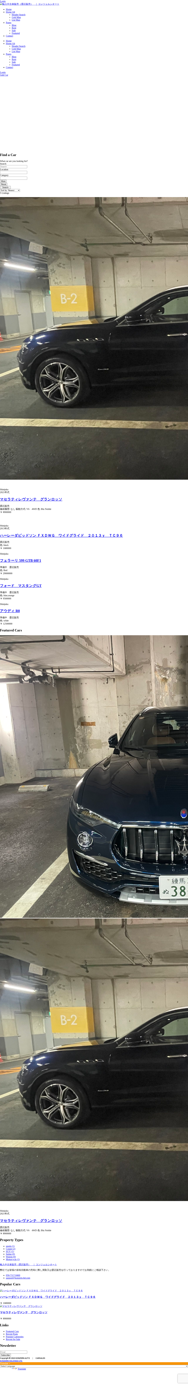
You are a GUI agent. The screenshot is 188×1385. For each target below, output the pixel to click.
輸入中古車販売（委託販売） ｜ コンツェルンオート (28, 1264)
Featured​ (16, 33)
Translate (22, 1369)
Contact (9, 36)
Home (9, 9)
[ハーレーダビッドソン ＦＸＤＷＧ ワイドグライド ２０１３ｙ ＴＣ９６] (41, 1290)
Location (4, 169)
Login (3, 1)
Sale (14, 30)
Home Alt (10, 12)
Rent (14, 28)
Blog (14, 25)
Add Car (4, 75)
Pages (8, 22)
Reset (3, 184)
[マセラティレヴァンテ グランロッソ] (21, 1306)
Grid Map (16, 17)
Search (3, 163)
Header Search (18, 14)
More (3, 181)
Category (4, 175)
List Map (16, 20)
